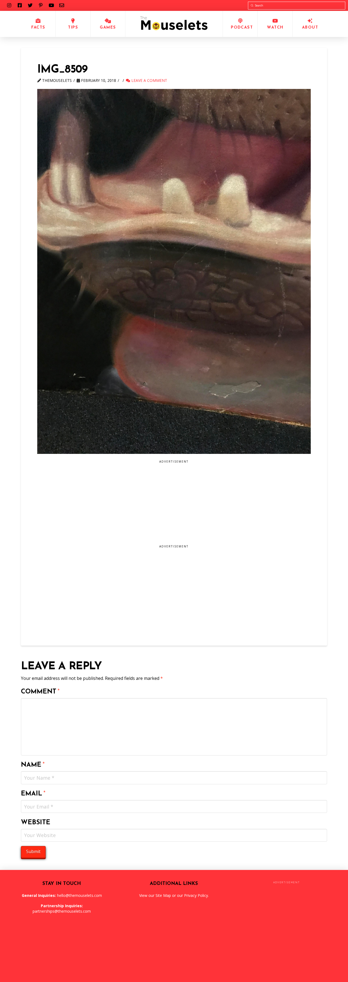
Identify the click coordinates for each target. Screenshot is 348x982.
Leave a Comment (148, 80)
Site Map (163, 895)
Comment (40, 692)
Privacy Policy (196, 895)
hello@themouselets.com (79, 895)
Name (33, 765)
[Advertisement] (145, 504)
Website (35, 822)
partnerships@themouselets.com (62, 911)
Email (33, 794)
